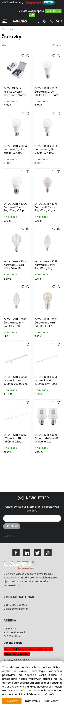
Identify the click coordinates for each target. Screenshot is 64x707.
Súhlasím (12, 701)
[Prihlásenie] (51, 21)
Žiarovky (6, 29)
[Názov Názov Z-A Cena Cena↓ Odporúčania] (51, 45)
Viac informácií (47, 694)
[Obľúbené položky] (45, 21)
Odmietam (51, 701)
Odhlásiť (9, 536)
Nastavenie (32, 701)
